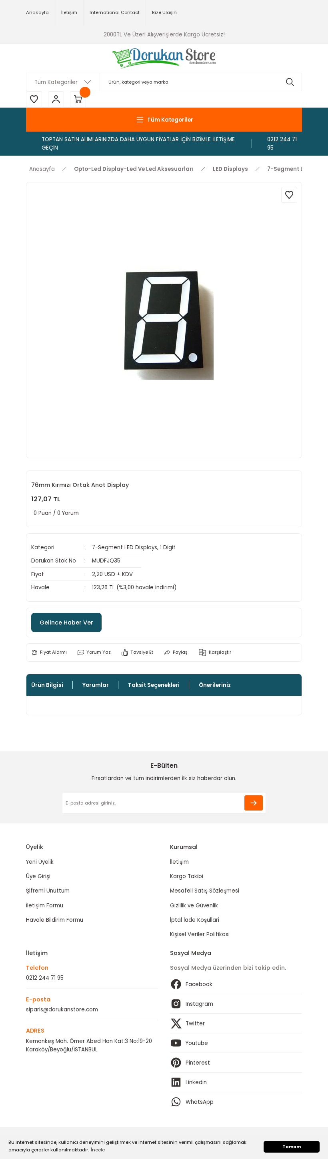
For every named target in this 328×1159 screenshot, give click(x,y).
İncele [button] (98, 1150)
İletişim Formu (44, 905)
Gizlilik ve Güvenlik (194, 905)
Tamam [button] (291, 1147)
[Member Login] (56, 99)
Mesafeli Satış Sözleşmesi (204, 891)
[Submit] (253, 803)
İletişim (179, 862)
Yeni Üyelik (40, 862)
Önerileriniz (215, 685)
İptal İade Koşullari (194, 920)
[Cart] (78, 99)
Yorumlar (95, 685)
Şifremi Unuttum (48, 891)
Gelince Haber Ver (66, 623)
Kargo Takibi (186, 876)
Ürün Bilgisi (47, 685)
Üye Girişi (38, 876)
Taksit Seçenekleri (154, 685)
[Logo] (164, 58)
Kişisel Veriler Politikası (200, 934)
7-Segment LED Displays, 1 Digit (134, 547)
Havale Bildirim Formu (54, 920)
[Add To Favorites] (289, 195)
